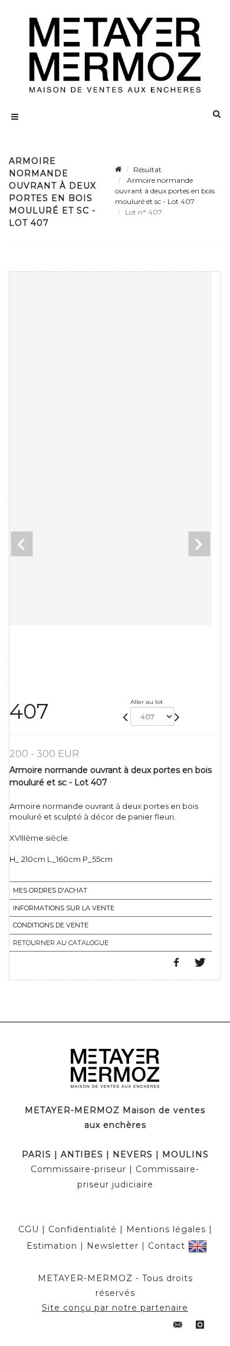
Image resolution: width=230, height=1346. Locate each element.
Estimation (52, 1245)
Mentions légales (166, 1229)
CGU (28, 1229)
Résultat (147, 169)
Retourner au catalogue (61, 943)
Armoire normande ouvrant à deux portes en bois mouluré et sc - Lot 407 (165, 191)
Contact (166, 1245)
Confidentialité (82, 1229)
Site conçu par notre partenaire (115, 1307)
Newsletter (113, 1245)
